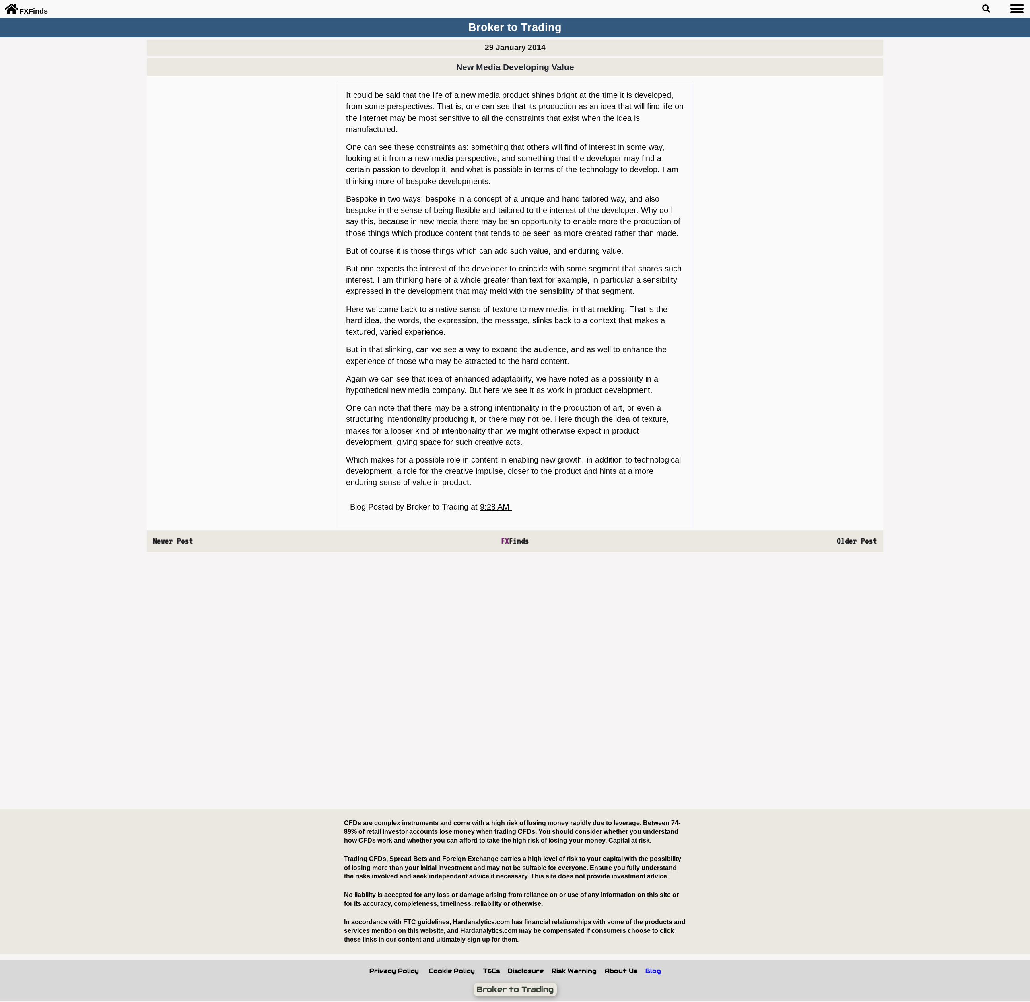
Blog (653, 971)
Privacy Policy (394, 971)
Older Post (857, 541)
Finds (515, 541)
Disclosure (526, 971)
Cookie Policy (452, 971)
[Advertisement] (247, 681)
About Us (621, 971)
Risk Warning (574, 971)
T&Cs (491, 971)
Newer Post (173, 541)
